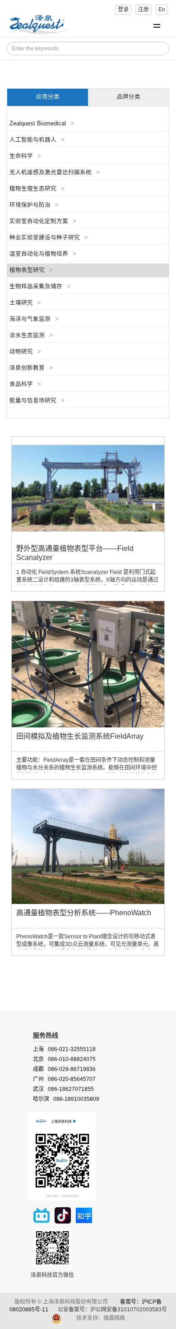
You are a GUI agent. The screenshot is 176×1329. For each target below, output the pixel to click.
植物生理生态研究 (37, 189)
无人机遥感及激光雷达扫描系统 (54, 172)
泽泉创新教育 (31, 368)
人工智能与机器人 (37, 140)
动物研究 (25, 352)
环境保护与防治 (34, 205)
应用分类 (48, 97)
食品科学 (25, 384)
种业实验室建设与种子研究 (48, 237)
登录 (123, 9)
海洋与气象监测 (34, 319)
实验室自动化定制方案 (42, 221)
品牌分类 (128, 97)
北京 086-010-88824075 (64, 1059)
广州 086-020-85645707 (64, 1079)
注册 (143, 9)
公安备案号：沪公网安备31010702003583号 (113, 1309)
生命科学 (25, 156)
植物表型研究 (31, 270)
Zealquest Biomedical (41, 123)
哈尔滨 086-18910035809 (66, 1099)
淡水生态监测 (31, 335)
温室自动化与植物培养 (42, 254)
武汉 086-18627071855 (63, 1089)
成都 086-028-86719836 (64, 1069)
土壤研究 (25, 303)
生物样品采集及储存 (39, 286)
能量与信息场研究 (37, 400)
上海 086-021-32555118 (64, 1049)
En (161, 9)
